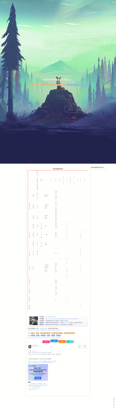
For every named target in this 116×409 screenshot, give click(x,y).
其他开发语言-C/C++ (57, 333)
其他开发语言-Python (70, 333)
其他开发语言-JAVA (46, 333)
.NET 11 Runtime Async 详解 (33, 388)
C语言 (59, 335)
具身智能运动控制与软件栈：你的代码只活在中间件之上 (38, 385)
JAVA (33, 335)
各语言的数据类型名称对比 (97, 167)
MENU (5, 2)
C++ (54, 335)
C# (38, 333)
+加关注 (29, 348)
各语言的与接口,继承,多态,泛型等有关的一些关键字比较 (42, 352)
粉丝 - (34, 346)
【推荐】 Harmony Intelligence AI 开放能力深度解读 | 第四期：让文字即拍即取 (42, 361)
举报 (60, 354)
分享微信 (70, 341)
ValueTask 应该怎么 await (33, 389)
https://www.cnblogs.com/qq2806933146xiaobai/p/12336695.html (61, 318)
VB (49, 335)
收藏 (57, 354)
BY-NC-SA (66, 322)
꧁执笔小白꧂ (43, 328)
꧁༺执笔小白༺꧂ (50, 316)
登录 (42, 359)
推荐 (71, 324)
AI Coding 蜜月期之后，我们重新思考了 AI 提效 (36, 383)
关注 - (37, 346)
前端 (33, 333)
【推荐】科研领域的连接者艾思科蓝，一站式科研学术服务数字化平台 (40, 362)
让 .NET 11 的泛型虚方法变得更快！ (34, 386)
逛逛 (46, 359)
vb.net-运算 (34, 350)
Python (43, 335)
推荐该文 (46, 341)
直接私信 (64, 320)
